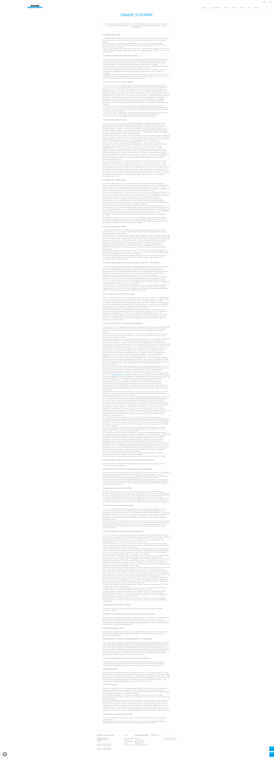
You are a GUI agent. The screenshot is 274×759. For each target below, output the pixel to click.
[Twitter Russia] (172, 739)
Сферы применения (215, 7)
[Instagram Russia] (166, 739)
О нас (249, 7)
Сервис (242, 7)
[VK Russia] (175, 739)
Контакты (256, 7)
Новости (234, 7)
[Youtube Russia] (169, 739)
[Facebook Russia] (163, 739)
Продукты (204, 7)
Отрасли (226, 7)
